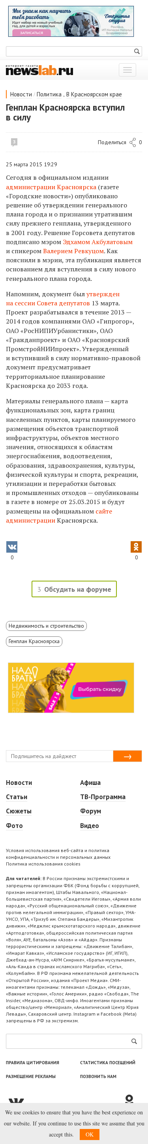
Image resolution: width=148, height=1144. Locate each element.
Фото (14, 825)
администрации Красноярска (51, 187)
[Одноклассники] (132, 1101)
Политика (49, 94)
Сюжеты (19, 811)
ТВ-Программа (103, 796)
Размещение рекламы (31, 1076)
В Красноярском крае (94, 94)
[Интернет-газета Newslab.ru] (39, 69)
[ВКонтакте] (64, 1101)
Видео (89, 825)
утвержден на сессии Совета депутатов (63, 298)
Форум (90, 811)
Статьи (16, 796)
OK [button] (90, 1134)
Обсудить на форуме (77, 589)
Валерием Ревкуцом (73, 250)
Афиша (90, 782)
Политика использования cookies (43, 864)
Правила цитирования (32, 1062)
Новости (21, 94)
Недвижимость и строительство (46, 625)
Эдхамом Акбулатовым (98, 241)
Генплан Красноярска (34, 641)
